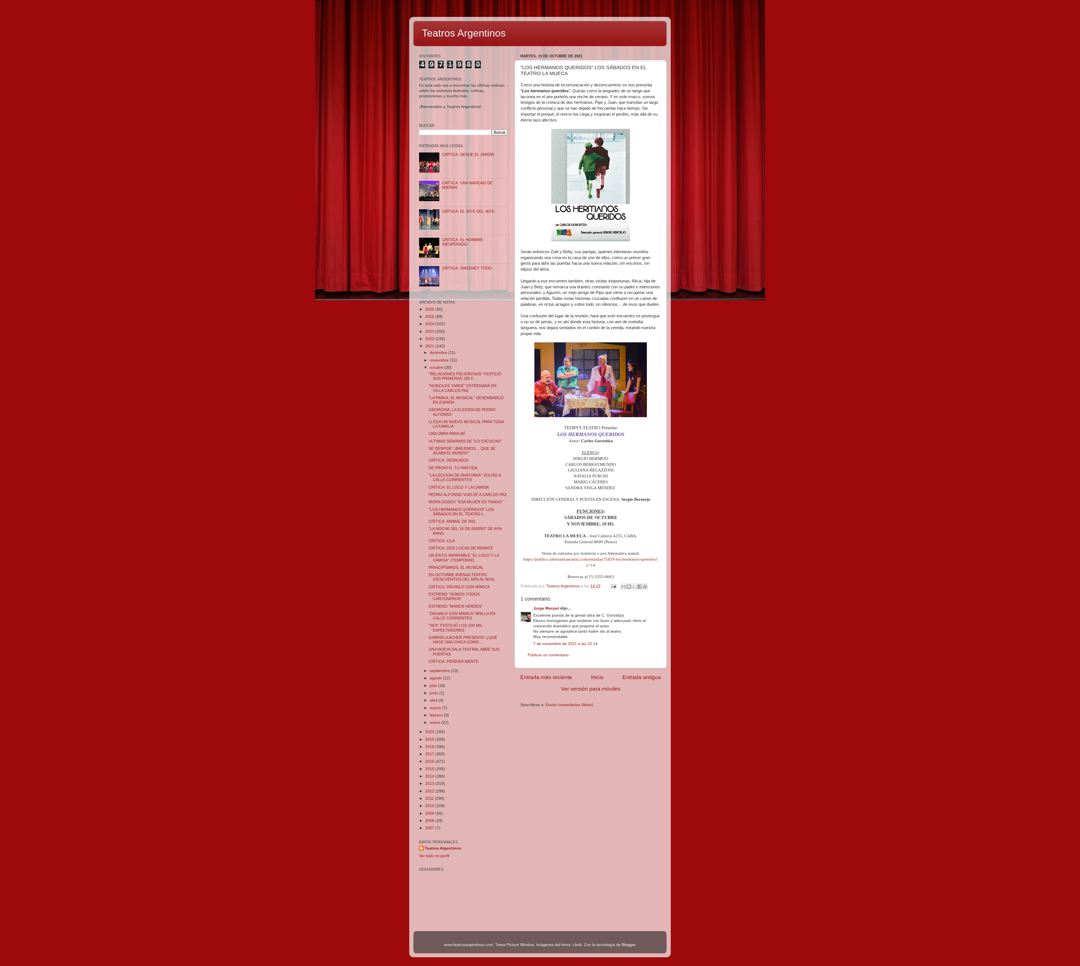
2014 (430, 776)
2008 (430, 821)
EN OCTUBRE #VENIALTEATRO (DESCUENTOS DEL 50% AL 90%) (461, 577)
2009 (430, 813)
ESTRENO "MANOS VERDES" (456, 606)
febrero (437, 715)
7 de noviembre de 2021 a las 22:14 (565, 644)
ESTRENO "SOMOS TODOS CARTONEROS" (454, 596)
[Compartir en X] (634, 586)
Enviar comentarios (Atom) (569, 705)
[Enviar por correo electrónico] (623, 586)
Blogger (628, 945)
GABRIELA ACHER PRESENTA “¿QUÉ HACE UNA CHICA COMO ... (463, 639)
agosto (436, 678)
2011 (430, 798)
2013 (430, 783)
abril (434, 700)
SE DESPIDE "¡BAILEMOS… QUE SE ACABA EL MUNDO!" (462, 450)
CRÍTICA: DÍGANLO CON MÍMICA (459, 587)
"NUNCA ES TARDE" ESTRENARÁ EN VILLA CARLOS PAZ (462, 388)
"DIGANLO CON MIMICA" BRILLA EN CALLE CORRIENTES (462, 616)
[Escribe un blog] (629, 586)
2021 (430, 346)
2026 (430, 309)
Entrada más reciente (546, 677)
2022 (430, 339)
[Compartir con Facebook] (639, 586)
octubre (437, 367)
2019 (430, 739)
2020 (430, 732)
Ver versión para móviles (590, 689)
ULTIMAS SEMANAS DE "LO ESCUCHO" (465, 441)
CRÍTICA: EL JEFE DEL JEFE (468, 211)
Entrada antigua (641, 677)
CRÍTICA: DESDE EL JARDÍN (468, 154)
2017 (430, 754)
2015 (430, 769)
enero (435, 722)
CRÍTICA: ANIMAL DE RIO (452, 521)
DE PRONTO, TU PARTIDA (453, 468)
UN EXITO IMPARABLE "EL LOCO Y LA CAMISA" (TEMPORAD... (464, 557)
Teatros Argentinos (464, 33)
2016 (430, 761)
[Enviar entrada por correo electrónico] (613, 586)
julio (434, 686)
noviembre (440, 360)
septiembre (440, 671)
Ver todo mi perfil (434, 856)
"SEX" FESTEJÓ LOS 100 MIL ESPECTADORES (455, 627)
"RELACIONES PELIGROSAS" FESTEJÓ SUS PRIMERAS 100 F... (465, 376)
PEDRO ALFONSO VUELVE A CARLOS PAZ (468, 495)
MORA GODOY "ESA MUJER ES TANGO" (466, 502)
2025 (430, 316)
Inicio (597, 677)
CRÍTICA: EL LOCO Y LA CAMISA (459, 487)
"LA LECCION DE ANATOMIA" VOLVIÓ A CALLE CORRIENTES (465, 477)
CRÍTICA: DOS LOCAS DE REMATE (461, 548)
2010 (430, 806)
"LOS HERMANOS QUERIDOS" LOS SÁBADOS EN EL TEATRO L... (461, 511)
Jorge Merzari (546, 608)
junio (434, 693)
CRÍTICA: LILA (442, 541)
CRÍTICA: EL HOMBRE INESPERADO (462, 242)
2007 (430, 828)
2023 (430, 331)
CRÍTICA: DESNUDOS (449, 460)
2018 (430, 747)
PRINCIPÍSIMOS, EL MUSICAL (456, 567)
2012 (430, 791)
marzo (436, 708)
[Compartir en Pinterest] (645, 586)
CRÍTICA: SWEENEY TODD (467, 268)
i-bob (577, 945)
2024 (430, 324)
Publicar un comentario (548, 655)
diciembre (439, 353)
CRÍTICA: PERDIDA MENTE (453, 661)
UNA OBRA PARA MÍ (447, 434)
